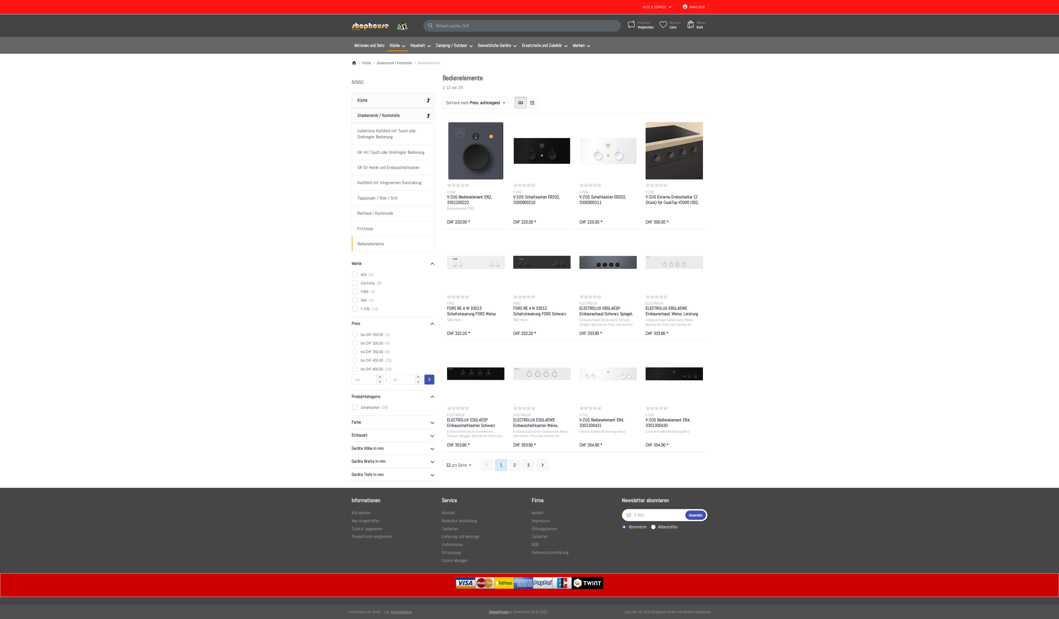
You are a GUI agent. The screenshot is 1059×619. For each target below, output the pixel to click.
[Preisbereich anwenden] (429, 379)
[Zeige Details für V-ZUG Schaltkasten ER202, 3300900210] (542, 150)
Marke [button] (357, 263)
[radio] (521, 103)
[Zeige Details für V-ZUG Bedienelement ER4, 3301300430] (674, 373)
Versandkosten (401, 611)
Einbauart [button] (360, 435)
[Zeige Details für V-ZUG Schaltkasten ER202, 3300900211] (608, 150)
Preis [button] (356, 323)
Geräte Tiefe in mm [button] (368, 474)
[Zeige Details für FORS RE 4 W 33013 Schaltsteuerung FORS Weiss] (475, 262)
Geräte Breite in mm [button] (369, 461)
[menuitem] (369, 45)
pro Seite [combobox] (460, 465)
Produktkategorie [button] (366, 396)
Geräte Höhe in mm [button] (368, 448)
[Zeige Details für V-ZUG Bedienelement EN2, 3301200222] (475, 150)
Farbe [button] (356, 422)
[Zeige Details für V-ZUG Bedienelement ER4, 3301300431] (608, 373)
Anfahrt (358, 81)
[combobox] (522, 26)
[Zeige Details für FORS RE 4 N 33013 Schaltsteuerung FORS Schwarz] (542, 262)
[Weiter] (542, 465)
